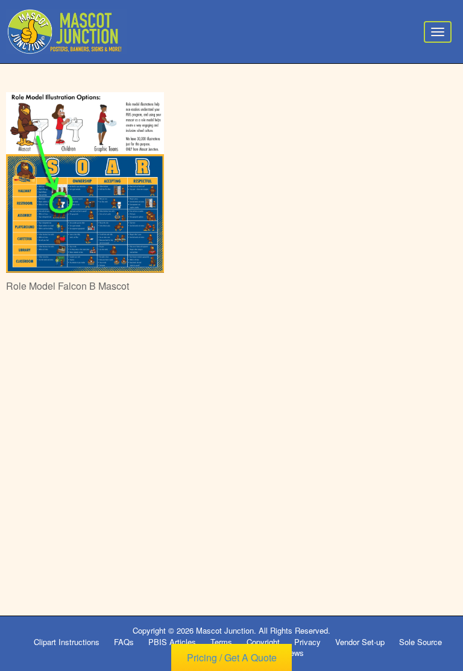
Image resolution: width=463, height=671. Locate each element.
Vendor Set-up (360, 642)
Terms (221, 642)
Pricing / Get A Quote (232, 657)
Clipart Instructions (66, 642)
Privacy (307, 642)
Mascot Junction (225, 630)
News (294, 652)
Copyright (263, 642)
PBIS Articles (172, 642)
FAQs (124, 642)
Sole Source (420, 642)
